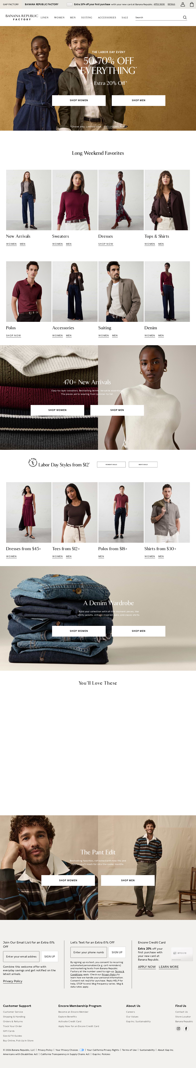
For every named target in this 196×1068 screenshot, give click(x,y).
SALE (125, 17)
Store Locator (183, 1016)
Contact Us (181, 1012)
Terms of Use (129, 1050)
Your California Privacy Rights (103, 1050)
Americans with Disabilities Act (20, 1054)
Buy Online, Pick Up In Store (18, 1040)
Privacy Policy (12, 981)
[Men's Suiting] (121, 299)
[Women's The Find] (28, 520)
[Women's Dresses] (121, 208)
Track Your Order (12, 1026)
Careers (130, 1012)
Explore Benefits (67, 1016)
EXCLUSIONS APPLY (115, 126)
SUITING (86, 17)
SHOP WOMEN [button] (79, 100)
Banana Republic (184, 1021)
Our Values (132, 1016)
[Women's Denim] (167, 299)
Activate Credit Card (69, 1021)
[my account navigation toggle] (182, 4)
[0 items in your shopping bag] (191, 4)
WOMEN (59, 17)
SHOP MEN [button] (138, 100)
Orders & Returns (13, 1021)
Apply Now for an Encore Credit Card (78, 1026)
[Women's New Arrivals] (28, 208)
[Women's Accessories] (75, 299)
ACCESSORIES (107, 17)
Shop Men (143, 464)
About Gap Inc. (166, 1050)
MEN (73, 17)
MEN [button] (23, 244)
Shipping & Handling (14, 1016)
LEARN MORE (169, 967)
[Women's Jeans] (98, 618)
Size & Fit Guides (12, 1035)
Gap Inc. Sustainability (138, 1021)
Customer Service (13, 1012)
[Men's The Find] (121, 520)
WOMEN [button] (11, 244)
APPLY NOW (159, 4)
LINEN (45, 17)
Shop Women (111, 464)
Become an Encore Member (73, 1012)
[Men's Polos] (28, 299)
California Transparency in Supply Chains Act (65, 1054)
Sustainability (147, 1050)
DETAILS (171, 4)
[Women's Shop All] (98, 78)
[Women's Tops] (167, 208)
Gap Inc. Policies (101, 1054)
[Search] (185, 17)
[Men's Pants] (98, 867)
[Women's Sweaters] (75, 208)
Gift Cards (9, 1031)
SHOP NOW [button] (105, 244)
